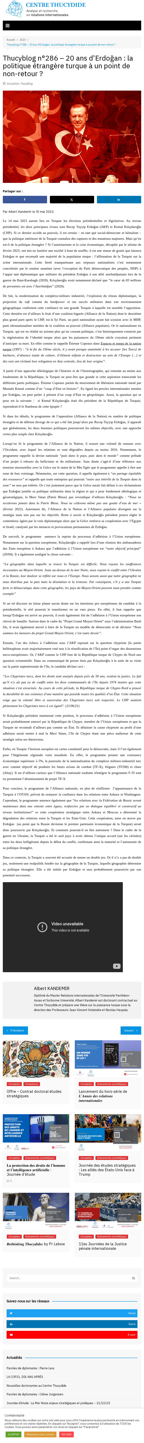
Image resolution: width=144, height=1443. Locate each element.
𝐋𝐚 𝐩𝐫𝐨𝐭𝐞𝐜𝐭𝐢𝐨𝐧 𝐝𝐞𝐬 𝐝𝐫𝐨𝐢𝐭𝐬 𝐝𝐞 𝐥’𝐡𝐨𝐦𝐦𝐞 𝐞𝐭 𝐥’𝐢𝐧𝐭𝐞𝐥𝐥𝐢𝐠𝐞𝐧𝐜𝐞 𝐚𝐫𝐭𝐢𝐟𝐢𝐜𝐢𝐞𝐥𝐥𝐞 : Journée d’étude (36, 1170)
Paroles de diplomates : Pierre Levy (31, 1368)
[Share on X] (72, 199)
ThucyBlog (26, 83)
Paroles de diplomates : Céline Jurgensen (35, 1394)
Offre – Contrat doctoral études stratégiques (34, 1093)
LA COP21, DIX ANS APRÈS (25, 1377)
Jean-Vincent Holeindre (85, 1010)
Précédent (17, 1030)
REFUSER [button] (66, 1434)
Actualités (13, 83)
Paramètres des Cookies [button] (40, 1434)
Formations (31, 1084)
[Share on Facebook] (25, 199)
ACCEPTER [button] (13, 1434)
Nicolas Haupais (117, 1010)
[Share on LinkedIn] (119, 199)
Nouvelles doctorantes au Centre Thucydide (36, 1385)
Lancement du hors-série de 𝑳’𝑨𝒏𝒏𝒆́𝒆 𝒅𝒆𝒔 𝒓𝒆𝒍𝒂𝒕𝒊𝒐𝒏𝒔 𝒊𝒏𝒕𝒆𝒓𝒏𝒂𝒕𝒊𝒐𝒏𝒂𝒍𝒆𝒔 (103, 1096)
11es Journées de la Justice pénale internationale (103, 1246)
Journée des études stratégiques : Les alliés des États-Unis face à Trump (107, 1170)
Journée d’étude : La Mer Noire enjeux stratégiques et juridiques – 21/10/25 (58, 1403)
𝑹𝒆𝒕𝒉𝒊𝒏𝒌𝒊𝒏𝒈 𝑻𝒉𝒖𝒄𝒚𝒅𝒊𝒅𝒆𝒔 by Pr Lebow (36, 1243)
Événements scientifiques (111, 1084)
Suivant (129, 1030)
